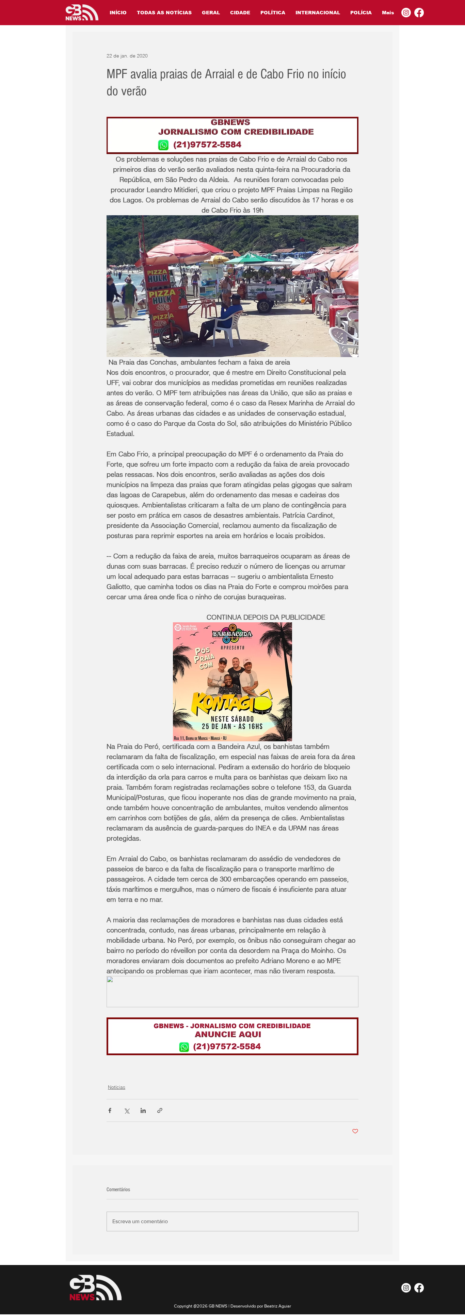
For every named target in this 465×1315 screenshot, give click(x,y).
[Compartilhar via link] (160, 1110)
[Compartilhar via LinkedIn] (143, 1110)
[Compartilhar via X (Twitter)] (126, 1110)
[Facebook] (419, 12)
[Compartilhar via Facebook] (110, 1110)
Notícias (116, 1087)
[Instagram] (406, 12)
